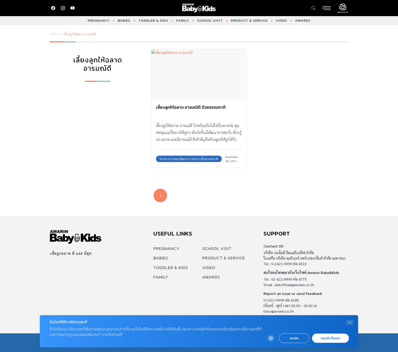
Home (54, 34)
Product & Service (249, 20)
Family (182, 20)
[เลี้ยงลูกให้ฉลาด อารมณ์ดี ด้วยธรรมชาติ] (199, 74)
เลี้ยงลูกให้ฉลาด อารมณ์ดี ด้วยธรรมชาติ (190, 107)
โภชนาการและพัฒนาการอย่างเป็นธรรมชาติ (189, 159)
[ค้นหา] (313, 8)
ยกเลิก (294, 338)
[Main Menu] (326, 8)
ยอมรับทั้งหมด (330, 338)
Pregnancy (99, 20)
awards (302, 20)
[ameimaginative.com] (342, 7)
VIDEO (281, 20)
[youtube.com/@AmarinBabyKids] (72, 8)
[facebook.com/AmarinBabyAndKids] (53, 8)
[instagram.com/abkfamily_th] (62, 8)
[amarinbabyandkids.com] (199, 8)
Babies (124, 20)
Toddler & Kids (153, 20)
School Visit (210, 20)
